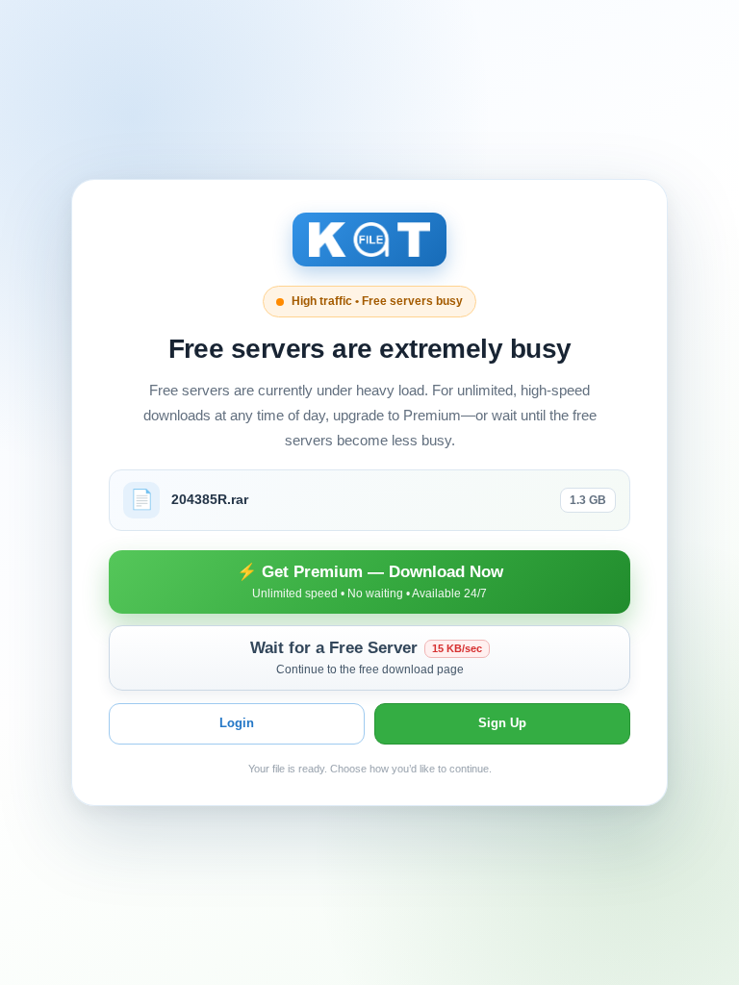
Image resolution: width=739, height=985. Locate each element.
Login (236, 723)
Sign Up (502, 723)
